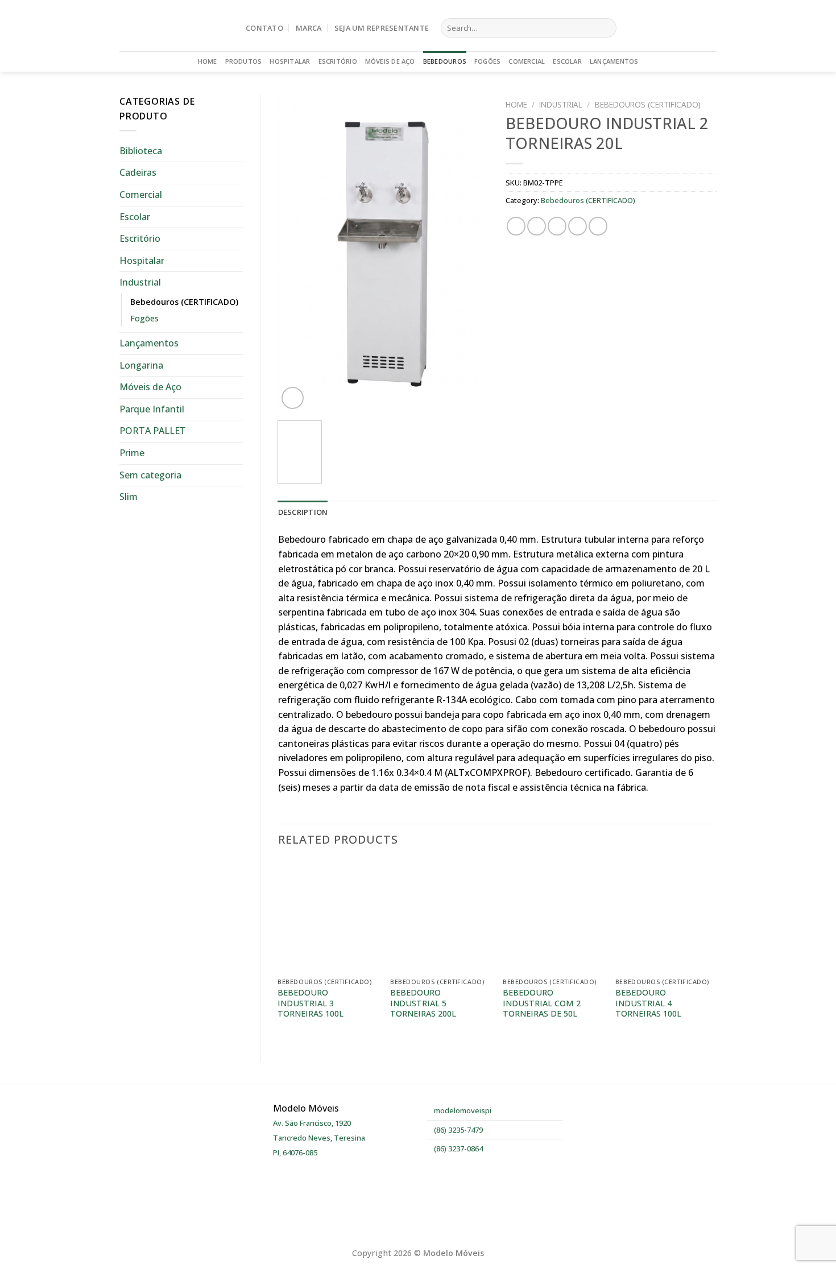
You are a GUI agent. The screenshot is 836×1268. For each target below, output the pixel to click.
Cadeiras (137, 172)
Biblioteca (140, 150)
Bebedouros (444, 61)
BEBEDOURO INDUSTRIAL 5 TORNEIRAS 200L (423, 1003)
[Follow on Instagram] (694, 28)
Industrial (140, 282)
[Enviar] (605, 28)
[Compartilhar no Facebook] (516, 226)
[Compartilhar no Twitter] (536, 226)
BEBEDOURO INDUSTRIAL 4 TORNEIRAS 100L (648, 1003)
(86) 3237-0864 (457, 1148)
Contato (264, 28)
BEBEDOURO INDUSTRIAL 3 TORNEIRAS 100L (310, 1003)
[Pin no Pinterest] (577, 226)
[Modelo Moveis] (174, 25)
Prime (131, 453)
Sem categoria (150, 475)
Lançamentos (614, 61)
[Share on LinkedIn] (598, 226)
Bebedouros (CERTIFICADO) (184, 301)
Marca (308, 28)
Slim (128, 496)
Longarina (141, 365)
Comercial (526, 61)
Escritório (337, 61)
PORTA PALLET (152, 430)
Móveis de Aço (390, 61)
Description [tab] (303, 512)
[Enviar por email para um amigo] (557, 226)
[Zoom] (293, 398)
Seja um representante (381, 28)
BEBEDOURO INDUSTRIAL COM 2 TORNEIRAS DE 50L (542, 1003)
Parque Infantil (151, 409)
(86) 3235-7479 (457, 1130)
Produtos (243, 61)
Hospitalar (290, 61)
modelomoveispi (461, 1110)
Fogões (487, 61)
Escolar (567, 61)
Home (207, 61)
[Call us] (709, 28)
